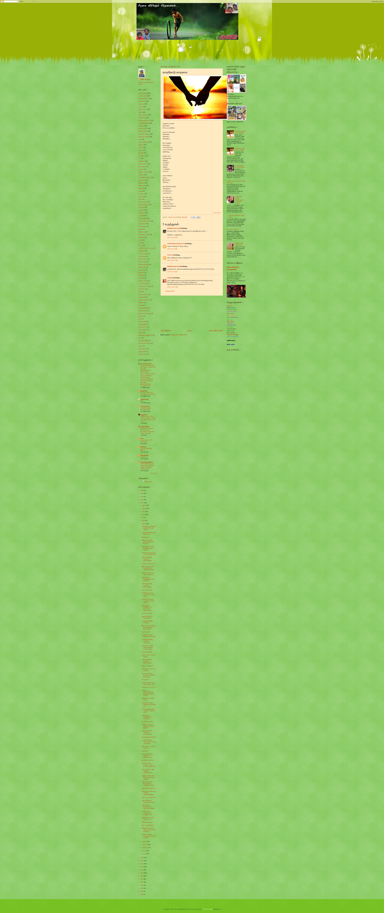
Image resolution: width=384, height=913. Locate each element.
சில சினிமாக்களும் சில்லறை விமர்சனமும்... (149, 635)
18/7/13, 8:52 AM (172, 249)
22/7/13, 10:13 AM (172, 287)
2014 (142, 857)
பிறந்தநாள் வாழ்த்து (143, 137)
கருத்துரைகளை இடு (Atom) (178, 335)
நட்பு (139, 158)
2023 (142, 885)
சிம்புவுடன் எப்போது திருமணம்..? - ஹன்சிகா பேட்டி (147, 755)
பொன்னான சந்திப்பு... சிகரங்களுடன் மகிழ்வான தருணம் (239, 200)
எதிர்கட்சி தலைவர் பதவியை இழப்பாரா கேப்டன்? (148, 541)
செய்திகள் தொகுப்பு (144, 134)
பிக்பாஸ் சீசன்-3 (142, 109)
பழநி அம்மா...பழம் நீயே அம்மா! (148, 699)
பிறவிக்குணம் (146, 537)
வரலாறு (140, 191)
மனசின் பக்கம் (142, 96)
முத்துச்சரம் (143, 415)
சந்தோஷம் (141, 188)
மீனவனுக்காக (142, 349)
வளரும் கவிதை (144, 427)
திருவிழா (140, 316)
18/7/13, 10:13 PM (172, 260)
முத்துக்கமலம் (142, 224)
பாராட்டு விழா (142, 256)
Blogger (211, 909)
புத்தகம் (140, 332)
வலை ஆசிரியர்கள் (143, 142)
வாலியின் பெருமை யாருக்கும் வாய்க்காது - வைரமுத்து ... (149, 741)
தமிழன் (140, 229)
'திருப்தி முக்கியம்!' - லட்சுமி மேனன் (147, 617)
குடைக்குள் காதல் (147, 590)
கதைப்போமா (142, 289)
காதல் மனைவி (146, 632)
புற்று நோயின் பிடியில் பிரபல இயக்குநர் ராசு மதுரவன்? (148, 548)
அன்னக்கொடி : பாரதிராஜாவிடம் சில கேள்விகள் (148, 579)
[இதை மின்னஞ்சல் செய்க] (192, 217)
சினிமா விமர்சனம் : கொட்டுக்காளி (233, 268)
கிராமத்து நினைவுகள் (144, 120)
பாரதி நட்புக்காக (143, 131)
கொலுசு (140, 305)
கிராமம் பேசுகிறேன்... (147, 652)
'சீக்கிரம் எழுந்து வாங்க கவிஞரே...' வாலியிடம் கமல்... (148, 710)
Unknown (170, 255)
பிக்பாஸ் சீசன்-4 (142, 259)
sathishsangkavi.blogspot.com (176, 243)
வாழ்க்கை (141, 126)
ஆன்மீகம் (141, 175)
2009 (142, 490)
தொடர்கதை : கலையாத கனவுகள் (149, 669)
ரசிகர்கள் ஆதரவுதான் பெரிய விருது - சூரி (148, 683)
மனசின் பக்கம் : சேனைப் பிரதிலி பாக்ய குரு (236, 182)
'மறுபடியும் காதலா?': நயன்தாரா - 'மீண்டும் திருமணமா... (148, 675)
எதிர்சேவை (141, 183)
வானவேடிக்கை (142, 354)
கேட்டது (140, 245)
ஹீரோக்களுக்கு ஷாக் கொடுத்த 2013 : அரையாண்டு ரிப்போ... (148, 568)
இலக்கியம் (141, 272)
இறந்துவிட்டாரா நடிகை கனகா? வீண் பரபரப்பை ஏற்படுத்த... (149, 829)
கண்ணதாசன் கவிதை (144, 286)
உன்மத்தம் (141, 275)
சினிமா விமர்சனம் (143, 98)
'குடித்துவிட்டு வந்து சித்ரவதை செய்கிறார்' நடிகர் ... (149, 704)
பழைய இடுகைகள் (215, 330)
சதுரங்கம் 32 (143, 457)
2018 (142, 870)
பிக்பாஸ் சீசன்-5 (142, 164)
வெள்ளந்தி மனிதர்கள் (144, 177)
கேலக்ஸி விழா (142, 226)
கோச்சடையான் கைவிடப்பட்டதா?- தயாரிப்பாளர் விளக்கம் (149, 764)
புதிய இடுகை (166, 330)
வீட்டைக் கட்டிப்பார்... (147, 613)
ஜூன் (144, 520)
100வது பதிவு (142, 267)
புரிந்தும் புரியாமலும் (147, 822)
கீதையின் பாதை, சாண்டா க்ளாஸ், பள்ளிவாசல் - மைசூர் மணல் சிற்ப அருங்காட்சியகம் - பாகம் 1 (148, 418)
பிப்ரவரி (144, 508)
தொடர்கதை (142, 101)
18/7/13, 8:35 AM (172, 237)
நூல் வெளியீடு (142, 321)
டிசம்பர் (144, 854)
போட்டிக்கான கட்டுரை (144, 221)
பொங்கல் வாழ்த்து (143, 340)
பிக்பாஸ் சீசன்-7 (142, 330)
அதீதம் (140, 199)
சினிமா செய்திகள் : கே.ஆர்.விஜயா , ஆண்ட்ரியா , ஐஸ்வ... (148, 783)
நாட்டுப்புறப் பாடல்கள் (144, 234)
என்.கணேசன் (144, 455)
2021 (142, 879)
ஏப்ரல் (144, 514)
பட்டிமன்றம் (141, 215)
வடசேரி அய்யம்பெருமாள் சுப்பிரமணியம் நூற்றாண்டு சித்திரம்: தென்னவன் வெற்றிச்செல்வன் (147, 466)
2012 (142, 500)
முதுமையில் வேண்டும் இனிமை (146, 449)
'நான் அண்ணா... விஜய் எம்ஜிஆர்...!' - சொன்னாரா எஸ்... (148, 771)
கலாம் (140, 243)
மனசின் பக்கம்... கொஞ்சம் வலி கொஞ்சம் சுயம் (147, 812)
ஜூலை (144, 524)
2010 (142, 493)
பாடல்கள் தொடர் (143, 202)
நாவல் (140, 319)
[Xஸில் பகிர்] (196, 217)
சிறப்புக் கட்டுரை (143, 311)
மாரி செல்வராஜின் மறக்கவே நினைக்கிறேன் (147, 558)
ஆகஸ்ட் (144, 841)
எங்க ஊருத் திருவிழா (148, 825)
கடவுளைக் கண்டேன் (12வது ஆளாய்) (236, 216)
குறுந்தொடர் (142, 156)
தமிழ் (141, 401)
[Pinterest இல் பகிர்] (200, 217)
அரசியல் (140, 150)
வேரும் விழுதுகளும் (144, 205)
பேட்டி (139, 338)
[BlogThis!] (194, 217)
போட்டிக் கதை (142, 262)
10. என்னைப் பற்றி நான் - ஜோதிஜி (240, 132)
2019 (142, 873)
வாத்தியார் (141, 196)
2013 (142, 503)
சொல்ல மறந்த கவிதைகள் (239, 244)
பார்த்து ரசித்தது (143, 218)
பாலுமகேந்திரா (142, 324)
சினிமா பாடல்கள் (143, 128)
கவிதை (140, 107)
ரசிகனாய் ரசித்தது (143, 264)
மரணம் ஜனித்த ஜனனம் (148, 788)
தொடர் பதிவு (142, 166)
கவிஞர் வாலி (142, 297)
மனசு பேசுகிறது (142, 93)
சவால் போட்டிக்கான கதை (145, 248)
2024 (142, 888)
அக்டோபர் (145, 847)
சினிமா (140, 112)
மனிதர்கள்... (145, 751)
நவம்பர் (144, 851)
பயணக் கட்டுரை (143, 253)
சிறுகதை (141, 104)
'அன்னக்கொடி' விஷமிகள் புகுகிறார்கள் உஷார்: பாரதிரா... (149, 527)
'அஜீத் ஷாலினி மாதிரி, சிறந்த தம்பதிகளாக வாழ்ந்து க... (148, 777)
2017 (142, 867)
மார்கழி (140, 240)
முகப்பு (189, 330)
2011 (142, 496)
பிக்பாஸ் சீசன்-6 (142, 327)
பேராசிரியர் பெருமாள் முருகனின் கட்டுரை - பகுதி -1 (148, 594)
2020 (142, 876)
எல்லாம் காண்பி (153, 473)
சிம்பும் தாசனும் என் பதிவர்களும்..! (240, 166)
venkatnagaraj (144, 406)
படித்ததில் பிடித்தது (143, 123)
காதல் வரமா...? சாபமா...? (149, 687)
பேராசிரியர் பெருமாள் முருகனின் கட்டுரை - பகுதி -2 (148, 600)
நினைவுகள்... (145, 680)
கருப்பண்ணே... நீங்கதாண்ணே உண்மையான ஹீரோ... (148, 806)
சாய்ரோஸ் (170, 278)
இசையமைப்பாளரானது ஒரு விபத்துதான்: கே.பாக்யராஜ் (148, 627)
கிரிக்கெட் (141, 302)
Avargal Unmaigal (145, 364)
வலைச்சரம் (141, 194)
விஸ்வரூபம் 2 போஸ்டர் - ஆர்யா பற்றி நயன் (148, 573)
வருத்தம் (140, 169)
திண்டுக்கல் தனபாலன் (173, 228)
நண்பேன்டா (141, 161)
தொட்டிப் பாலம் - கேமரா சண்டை (148, 656)
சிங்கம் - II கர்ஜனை (147, 666)
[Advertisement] (192, 312)
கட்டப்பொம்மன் (142, 283)
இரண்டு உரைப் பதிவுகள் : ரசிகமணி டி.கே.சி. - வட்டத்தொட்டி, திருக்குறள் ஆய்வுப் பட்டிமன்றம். (147, 430)
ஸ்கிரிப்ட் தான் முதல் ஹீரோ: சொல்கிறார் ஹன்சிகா (148, 726)
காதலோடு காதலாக (147, 721)
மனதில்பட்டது (142, 117)
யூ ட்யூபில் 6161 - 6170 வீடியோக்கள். (146, 441)
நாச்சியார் (143, 447)
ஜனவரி (144, 505)
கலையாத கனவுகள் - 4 (148, 563)
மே (143, 517)
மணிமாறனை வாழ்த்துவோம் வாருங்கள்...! (146, 716)
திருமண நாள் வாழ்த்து (144, 313)
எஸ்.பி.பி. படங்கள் (143, 281)
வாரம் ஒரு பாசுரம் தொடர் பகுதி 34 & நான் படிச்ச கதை (148, 393)
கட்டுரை (140, 147)
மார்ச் (144, 511)
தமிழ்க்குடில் (141, 251)
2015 (142, 861)
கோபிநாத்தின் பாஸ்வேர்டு (149, 737)
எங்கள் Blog (143, 391)
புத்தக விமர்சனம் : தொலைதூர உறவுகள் (148, 801)
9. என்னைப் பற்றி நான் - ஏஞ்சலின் (239, 149)
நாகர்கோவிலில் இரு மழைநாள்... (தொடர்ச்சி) (147, 641)
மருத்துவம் (141, 237)
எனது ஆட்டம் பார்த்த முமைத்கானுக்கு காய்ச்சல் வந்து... (148, 647)
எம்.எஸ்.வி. (141, 278)
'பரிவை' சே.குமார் (145, 79)
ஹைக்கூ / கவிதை (143, 172)
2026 (142, 894)
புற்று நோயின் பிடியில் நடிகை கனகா (148, 818)
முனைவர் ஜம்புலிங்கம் (146, 462)
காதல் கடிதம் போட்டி (144, 300)
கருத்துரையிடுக (170, 291)
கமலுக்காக (141, 207)
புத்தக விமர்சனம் (143, 115)
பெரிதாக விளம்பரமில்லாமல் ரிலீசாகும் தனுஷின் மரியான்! (148, 692)
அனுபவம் (141, 145)
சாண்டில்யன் (142, 180)
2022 (142, 882)
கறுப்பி (140, 291)
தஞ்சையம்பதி (144, 399)
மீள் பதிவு (141, 153)
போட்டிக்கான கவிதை (144, 343)
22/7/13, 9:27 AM (172, 272)
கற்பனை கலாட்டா (143, 294)
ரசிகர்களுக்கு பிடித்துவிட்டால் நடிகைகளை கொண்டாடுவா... (147, 607)
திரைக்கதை (142, 232)
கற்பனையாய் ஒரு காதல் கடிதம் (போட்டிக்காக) (149, 553)
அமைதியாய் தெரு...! (233, 229)
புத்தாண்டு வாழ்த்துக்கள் (145, 335)
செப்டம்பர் (145, 844)
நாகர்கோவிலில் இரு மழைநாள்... (147, 622)
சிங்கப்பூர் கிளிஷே (143, 308)
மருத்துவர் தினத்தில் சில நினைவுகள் (149, 533)
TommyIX (205, 909)
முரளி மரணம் (142, 351)
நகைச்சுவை (141, 213)
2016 (142, 864)
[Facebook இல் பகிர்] (198, 217)
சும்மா (142, 438)
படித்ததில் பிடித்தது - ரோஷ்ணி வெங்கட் (145, 408)
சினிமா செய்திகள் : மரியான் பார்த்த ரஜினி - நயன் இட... (149, 836)
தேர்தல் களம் (142, 185)
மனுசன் (140, 346)
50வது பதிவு (141, 270)
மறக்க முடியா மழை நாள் (149, 797)
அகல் (140, 139)
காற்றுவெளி (141, 210)
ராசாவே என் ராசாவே (147, 760)
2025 (142, 891)
